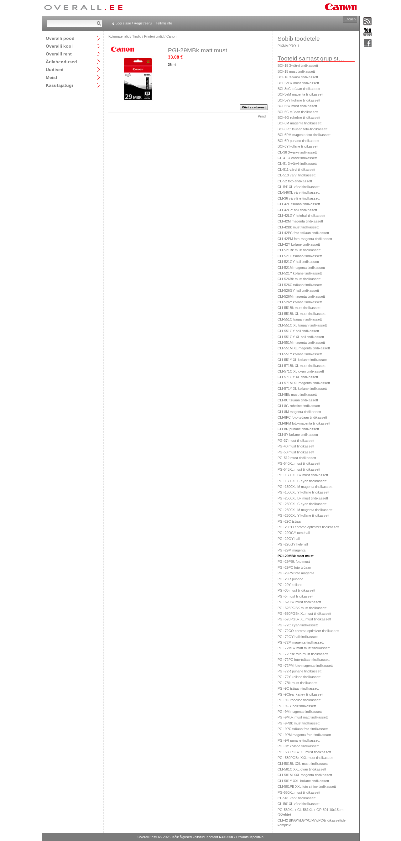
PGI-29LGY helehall (293, 544)
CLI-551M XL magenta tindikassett (304, 348)
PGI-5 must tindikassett (295, 596)
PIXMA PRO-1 (288, 46)
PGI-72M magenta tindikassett (301, 642)
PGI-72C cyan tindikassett (298, 625)
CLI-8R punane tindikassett (298, 429)
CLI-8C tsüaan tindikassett (298, 400)
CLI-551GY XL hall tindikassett (301, 337)
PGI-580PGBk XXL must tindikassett (305, 758)
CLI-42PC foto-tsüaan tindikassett (303, 233)
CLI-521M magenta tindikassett (301, 267)
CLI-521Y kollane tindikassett (300, 273)
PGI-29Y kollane (290, 585)
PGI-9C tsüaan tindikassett (298, 688)
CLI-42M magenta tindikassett (300, 221)
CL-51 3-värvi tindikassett (297, 163)
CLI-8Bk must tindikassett (297, 394)
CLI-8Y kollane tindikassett (298, 434)
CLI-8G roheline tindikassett (299, 406)
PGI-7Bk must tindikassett (297, 683)
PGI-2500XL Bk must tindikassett (303, 498)
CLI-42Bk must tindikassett (298, 227)
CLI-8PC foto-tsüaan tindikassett (302, 417)
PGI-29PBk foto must (294, 561)
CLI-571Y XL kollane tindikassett (302, 388)
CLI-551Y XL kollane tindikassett (302, 360)
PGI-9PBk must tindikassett (299, 723)
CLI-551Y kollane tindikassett (300, 354)
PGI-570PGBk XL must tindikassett (304, 619)
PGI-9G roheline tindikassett (299, 700)
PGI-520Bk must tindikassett (299, 602)
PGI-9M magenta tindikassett (300, 711)
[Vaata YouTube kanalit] (367, 32)
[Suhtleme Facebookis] (367, 43)
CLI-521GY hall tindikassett (298, 262)
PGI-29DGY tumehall (294, 533)
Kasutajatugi (59, 85)
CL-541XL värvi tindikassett (299, 187)
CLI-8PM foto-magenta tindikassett (304, 423)
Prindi (262, 116)
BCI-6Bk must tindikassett (297, 106)
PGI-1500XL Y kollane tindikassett (303, 492)
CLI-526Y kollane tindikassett (300, 302)
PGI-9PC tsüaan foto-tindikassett (303, 729)
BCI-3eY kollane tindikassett (299, 100)
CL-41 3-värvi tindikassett (297, 158)
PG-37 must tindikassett (296, 440)
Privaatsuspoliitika (249, 837)
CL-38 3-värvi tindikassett (297, 152)
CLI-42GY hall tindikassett (297, 210)
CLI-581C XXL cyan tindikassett (302, 769)
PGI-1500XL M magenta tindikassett (305, 486)
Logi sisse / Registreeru (134, 23)
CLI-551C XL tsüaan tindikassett (302, 325)
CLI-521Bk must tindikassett (299, 250)
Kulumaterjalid (118, 36)
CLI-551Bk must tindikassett (299, 308)
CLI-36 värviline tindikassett (299, 198)
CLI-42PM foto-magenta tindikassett (305, 239)
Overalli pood (60, 38)
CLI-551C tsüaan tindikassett (300, 319)
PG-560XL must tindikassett (299, 792)
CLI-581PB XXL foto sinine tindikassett (307, 786)
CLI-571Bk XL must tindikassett (301, 366)
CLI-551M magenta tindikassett (301, 342)
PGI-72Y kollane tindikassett (299, 677)
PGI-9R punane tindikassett (299, 740)
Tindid (136, 36)
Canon (171, 36)
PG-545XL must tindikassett (299, 469)
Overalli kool (59, 46)
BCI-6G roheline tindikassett (299, 117)
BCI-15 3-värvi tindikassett (298, 65)
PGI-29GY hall (288, 539)
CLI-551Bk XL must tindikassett (301, 314)
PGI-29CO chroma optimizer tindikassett (308, 527)
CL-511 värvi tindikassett (296, 169)
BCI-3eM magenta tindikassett (300, 94)
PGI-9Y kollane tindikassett (298, 746)
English (350, 19)
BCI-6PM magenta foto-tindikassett (304, 135)
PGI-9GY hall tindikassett (297, 706)
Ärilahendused (61, 61)
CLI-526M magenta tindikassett (301, 296)
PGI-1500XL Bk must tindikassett (303, 475)
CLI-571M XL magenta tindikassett (304, 383)
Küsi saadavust (254, 107)
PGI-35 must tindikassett (296, 590)
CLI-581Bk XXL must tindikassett (303, 763)
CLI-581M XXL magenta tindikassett (305, 775)
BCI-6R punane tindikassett (298, 141)
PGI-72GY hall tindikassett (298, 637)
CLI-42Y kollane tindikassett (299, 244)
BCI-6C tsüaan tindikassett (298, 112)
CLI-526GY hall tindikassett (298, 290)
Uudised (55, 69)
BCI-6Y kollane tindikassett (298, 146)
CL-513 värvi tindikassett (296, 175)
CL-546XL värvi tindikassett (299, 192)
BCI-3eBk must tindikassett (298, 83)
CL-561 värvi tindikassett (296, 798)
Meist (51, 77)
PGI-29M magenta (291, 550)
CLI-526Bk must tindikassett (299, 279)
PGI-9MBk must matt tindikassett (303, 717)
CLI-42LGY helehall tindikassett (301, 215)
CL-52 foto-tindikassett (295, 181)
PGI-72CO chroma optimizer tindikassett (308, 631)
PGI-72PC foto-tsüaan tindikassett (304, 659)
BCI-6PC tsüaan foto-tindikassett (302, 129)
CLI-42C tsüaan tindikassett (299, 204)
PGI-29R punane (290, 579)
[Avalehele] (83, 8)
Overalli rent (59, 53)
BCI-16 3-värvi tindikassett (298, 77)
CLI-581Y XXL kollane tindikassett (303, 781)
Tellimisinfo (164, 23)
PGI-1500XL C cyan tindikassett (302, 481)
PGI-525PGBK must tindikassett (302, 608)
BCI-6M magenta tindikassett (299, 123)
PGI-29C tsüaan (290, 521)
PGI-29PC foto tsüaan (294, 567)
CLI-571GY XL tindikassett (298, 377)
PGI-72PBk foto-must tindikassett (303, 654)
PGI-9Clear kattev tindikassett (300, 694)
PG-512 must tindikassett (297, 458)
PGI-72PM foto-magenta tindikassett (305, 665)
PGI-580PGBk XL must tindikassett (304, 752)
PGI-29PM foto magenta (296, 573)
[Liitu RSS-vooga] (367, 21)
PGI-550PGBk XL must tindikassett (304, 613)
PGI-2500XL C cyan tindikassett (302, 504)
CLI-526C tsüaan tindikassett (300, 285)
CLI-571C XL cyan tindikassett (301, 371)
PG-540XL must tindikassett (299, 463)
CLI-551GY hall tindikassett (298, 331)
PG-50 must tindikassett (296, 452)
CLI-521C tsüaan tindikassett (300, 256)
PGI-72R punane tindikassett (299, 671)
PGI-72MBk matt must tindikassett (304, 648)
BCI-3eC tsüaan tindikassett (299, 89)
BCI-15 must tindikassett (296, 71)
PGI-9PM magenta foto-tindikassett (304, 735)
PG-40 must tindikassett (296, 446)
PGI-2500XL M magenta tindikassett (305, 510)
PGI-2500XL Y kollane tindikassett (303, 515)
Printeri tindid (154, 36)
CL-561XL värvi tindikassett (299, 804)
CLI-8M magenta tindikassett (299, 412)
